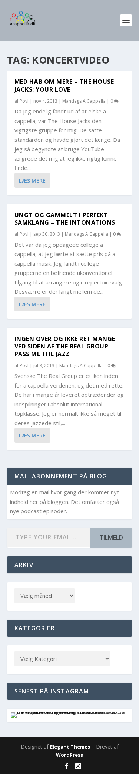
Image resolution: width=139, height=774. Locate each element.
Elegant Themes (70, 746)
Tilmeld (111, 537)
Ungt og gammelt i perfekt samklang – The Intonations (64, 219)
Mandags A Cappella (84, 101)
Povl (24, 101)
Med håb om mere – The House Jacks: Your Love (64, 85)
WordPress (69, 754)
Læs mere (32, 180)
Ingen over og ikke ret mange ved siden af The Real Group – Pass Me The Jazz (64, 346)
